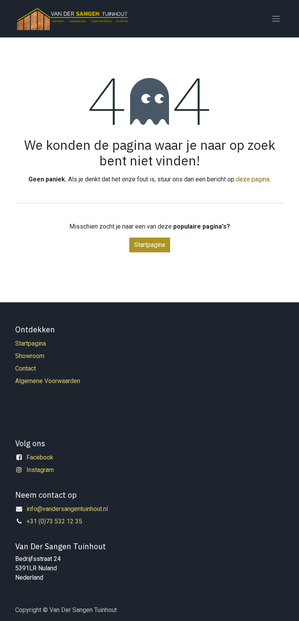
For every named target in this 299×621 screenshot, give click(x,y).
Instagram (40, 470)
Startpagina (149, 244)
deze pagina (252, 179)
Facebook (39, 457)
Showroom (29, 356)
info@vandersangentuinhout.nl (67, 509)
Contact (25, 368)
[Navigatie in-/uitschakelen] (276, 19)
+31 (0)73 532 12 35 (54, 521)
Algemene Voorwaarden (47, 381)
